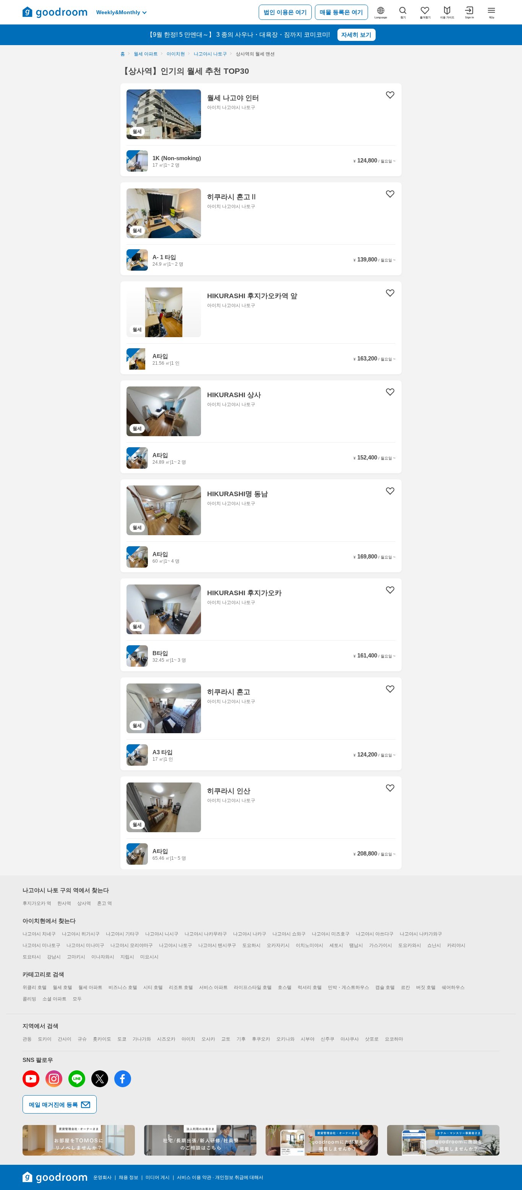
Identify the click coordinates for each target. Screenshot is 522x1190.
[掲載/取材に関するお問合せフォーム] (443, 1140)
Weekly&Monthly (118, 12)
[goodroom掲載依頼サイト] (322, 1140)
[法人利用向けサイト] (200, 1140)
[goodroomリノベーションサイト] (79, 1140)
